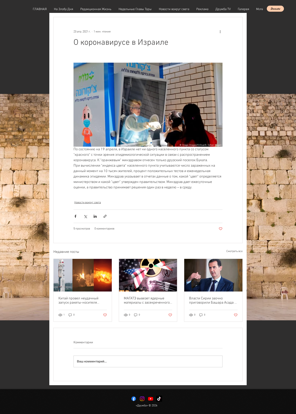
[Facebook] (134, 399)
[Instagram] (142, 399)
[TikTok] (159, 399)
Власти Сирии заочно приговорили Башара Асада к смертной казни (212, 300)
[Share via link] (105, 216)
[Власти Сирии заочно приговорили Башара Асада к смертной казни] (213, 275)
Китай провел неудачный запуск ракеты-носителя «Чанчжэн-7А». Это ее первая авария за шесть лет (82, 300)
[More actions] (220, 31)
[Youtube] (151, 399)
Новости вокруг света (87, 202)
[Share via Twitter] (85, 216)
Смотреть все (234, 251)
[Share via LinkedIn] (95, 216)
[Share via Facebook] (75, 216)
